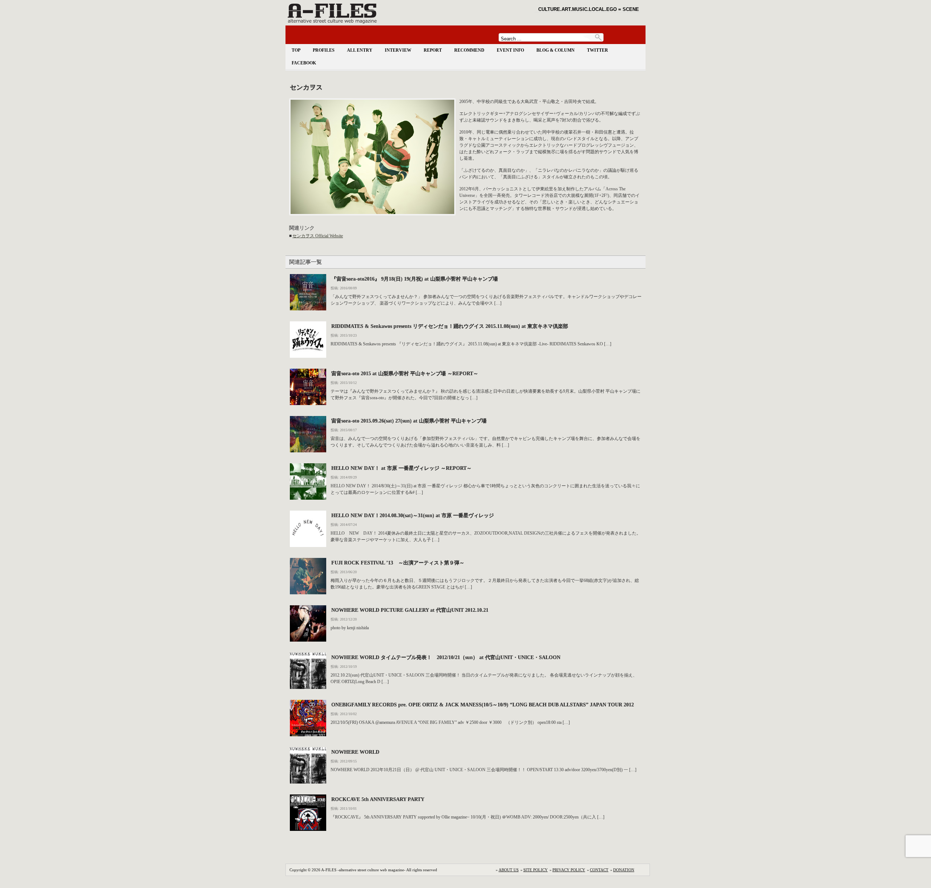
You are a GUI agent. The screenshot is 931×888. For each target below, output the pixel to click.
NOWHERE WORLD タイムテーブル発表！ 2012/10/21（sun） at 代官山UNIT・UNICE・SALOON (445, 657)
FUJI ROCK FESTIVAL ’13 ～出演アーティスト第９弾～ (397, 563)
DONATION (623, 870)
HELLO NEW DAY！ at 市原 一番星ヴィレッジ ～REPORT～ (401, 468)
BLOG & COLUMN (555, 50)
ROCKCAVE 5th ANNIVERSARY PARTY (377, 799)
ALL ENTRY (359, 50)
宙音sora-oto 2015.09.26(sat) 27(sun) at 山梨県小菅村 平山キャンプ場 (409, 421)
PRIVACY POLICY (568, 870)
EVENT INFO (510, 50)
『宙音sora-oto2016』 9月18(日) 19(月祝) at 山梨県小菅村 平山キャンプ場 (414, 279)
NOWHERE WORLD (355, 752)
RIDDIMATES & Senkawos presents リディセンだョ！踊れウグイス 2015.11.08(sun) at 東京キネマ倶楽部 (449, 326)
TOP (296, 50)
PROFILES (324, 50)
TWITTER (597, 50)
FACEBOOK (304, 63)
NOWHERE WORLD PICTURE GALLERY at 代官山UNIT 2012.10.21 (409, 610)
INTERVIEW (398, 50)
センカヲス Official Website (317, 235)
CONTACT (599, 870)
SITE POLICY (535, 870)
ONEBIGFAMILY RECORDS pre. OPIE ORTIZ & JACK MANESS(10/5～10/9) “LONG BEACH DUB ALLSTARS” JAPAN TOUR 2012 (482, 704)
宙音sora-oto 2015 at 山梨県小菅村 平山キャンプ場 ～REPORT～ (404, 373)
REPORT (433, 50)
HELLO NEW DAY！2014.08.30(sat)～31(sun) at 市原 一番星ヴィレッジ (412, 515)
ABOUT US (509, 870)
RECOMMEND (469, 50)
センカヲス (306, 87)
